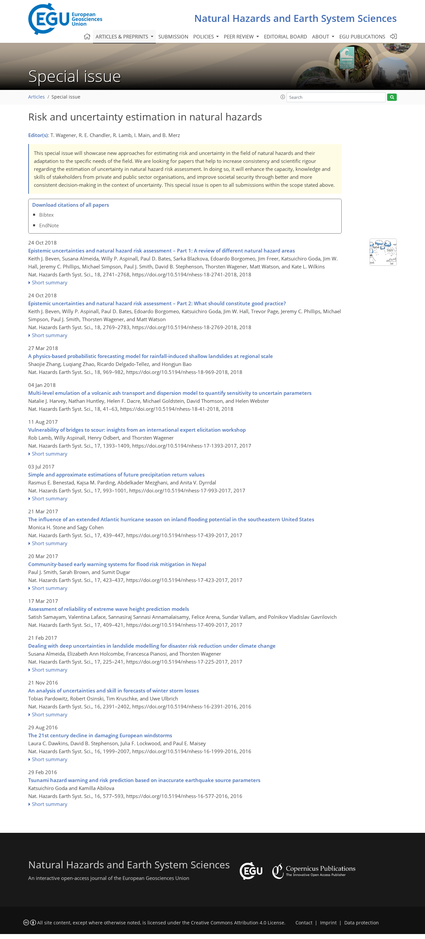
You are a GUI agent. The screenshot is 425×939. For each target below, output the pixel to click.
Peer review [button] (239, 36)
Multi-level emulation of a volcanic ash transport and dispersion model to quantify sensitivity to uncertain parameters (169, 393)
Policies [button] (204, 36)
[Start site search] (392, 97)
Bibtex (46, 214)
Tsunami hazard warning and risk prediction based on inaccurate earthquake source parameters (144, 780)
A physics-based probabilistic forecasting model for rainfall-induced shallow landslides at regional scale (150, 356)
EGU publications (362, 36)
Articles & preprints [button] (122, 36)
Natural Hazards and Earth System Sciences (295, 18)
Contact (304, 923)
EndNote (49, 225)
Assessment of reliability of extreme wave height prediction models (108, 609)
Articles (36, 97)
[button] (283, 97)
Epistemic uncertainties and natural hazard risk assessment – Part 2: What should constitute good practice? (157, 303)
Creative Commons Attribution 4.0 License (237, 923)
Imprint (328, 923)
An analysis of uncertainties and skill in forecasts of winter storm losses (113, 690)
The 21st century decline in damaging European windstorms (100, 735)
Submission (173, 36)
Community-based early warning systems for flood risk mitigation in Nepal (117, 564)
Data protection (361, 923)
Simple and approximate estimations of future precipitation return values (116, 474)
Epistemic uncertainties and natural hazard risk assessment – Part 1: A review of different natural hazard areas (161, 250)
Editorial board (285, 36)
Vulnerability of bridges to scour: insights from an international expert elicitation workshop (137, 429)
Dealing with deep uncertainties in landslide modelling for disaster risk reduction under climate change (152, 645)
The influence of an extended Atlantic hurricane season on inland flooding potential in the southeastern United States (171, 519)
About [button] (321, 36)
